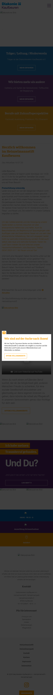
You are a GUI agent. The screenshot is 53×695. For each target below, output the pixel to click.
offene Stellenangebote (15, 356)
